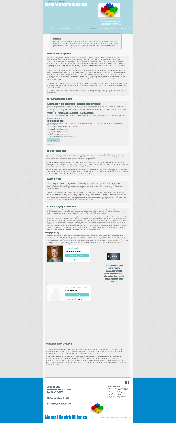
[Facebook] (127, 382)
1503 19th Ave (51, 404)
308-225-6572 (115, 18)
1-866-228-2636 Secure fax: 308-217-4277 (111, 22)
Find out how (113, 281)
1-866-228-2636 (63, 389)
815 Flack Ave (51, 398)
